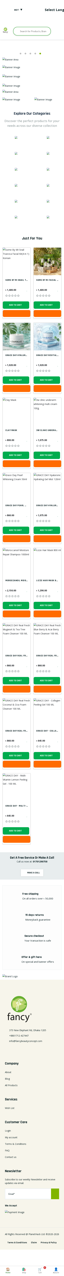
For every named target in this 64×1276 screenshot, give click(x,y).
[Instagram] (37, 20)
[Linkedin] (32, 1049)
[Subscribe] (55, 1194)
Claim (34, 1242)
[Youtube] (42, 20)
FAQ (7, 1150)
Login (8, 1130)
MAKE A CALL (33, 872)
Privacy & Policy (49, 1242)
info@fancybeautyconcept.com (25, 1041)
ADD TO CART (15, 305)
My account (11, 1137)
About (8, 1072)
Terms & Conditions (15, 1143)
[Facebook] (22, 20)
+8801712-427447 (19, 1035)
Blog (7, 1078)
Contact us (10, 1157)
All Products (11, 1085)
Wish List (9, 1108)
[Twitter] (27, 20)
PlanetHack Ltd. (37, 1234)
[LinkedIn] (32, 20)
